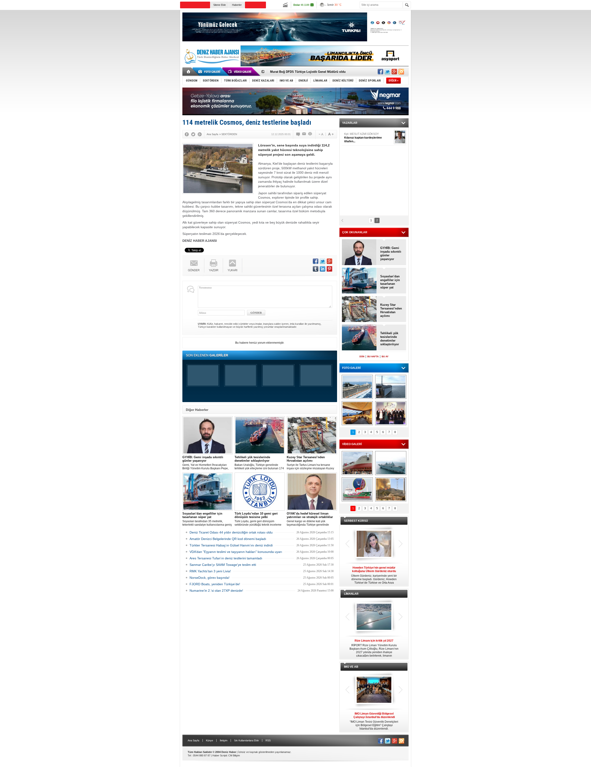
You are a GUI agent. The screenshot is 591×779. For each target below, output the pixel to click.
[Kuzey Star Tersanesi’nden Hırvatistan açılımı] (312, 435)
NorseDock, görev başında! (209, 577)
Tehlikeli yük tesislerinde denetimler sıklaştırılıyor (389, 338)
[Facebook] (187, 134)
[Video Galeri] (240, 71)
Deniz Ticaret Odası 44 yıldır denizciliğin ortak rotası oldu (231, 532)
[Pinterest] (329, 269)
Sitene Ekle (219, 4)
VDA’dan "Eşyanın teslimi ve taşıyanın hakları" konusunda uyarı (236, 552)
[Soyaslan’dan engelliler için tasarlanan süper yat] (207, 492)
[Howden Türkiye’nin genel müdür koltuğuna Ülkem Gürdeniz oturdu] (374, 544)
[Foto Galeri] (210, 71)
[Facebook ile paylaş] (380, 71)
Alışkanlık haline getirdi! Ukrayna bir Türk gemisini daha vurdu (315, 71)
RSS (268, 740)
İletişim (223, 740)
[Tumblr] (315, 269)
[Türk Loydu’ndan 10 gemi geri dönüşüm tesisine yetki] (260, 492)
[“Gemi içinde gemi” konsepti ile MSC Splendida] (357, 387)
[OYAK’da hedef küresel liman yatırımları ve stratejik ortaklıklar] (312, 492)
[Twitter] (193, 134)
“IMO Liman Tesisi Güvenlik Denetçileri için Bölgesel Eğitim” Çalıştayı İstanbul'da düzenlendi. (374, 721)
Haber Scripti (219, 755)
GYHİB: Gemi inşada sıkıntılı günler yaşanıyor (390, 253)
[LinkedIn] (322, 269)
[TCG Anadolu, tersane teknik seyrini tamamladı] (390, 463)
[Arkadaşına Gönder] (304, 134)
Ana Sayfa (193, 740)
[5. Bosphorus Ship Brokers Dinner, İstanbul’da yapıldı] (390, 413)
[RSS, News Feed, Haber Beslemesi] (401, 71)
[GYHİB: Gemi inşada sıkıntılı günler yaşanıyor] (207, 435)
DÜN (361, 356)
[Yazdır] (310, 134)
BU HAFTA (373, 356)
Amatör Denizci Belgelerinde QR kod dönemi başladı (228, 539)
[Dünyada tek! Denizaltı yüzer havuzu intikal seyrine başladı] (390, 387)
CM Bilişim (234, 755)
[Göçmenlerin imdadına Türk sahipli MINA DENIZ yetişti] (357, 489)
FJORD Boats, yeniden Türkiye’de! (215, 584)
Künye (209, 740)
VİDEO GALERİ (352, 444)
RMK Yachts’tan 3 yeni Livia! (210, 571)
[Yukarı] (232, 265)
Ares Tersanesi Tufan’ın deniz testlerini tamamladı (226, 558)
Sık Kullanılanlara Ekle (246, 740)
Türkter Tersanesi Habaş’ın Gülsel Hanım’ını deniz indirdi (231, 545)
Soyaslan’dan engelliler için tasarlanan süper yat (390, 282)
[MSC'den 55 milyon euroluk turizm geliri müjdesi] (357, 413)
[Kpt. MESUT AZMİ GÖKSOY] (400, 137)
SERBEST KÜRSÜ (356, 520)
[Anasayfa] (188, 71)
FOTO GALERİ (351, 368)
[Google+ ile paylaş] (394, 71)
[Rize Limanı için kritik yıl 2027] (374, 617)
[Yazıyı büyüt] (331, 134)
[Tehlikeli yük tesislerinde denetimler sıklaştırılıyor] (260, 435)
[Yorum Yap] (298, 134)
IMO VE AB (351, 666)
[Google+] (200, 134)
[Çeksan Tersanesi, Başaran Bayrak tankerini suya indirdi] (357, 463)
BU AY (385, 356)
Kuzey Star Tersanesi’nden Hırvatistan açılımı (391, 310)
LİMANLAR (351, 593)
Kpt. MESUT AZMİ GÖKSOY (363, 137)
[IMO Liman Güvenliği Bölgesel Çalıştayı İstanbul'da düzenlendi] (374, 690)
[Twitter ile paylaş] (387, 71)
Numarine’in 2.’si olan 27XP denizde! (216, 590)
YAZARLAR (349, 122)
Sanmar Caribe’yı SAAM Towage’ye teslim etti (223, 565)
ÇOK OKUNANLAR (354, 232)
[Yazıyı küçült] (320, 134)
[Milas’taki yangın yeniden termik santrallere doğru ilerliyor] (390, 489)
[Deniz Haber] (211, 66)
